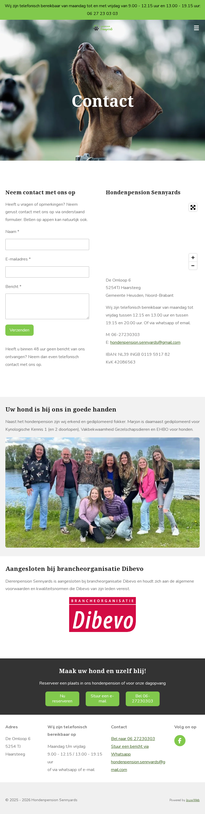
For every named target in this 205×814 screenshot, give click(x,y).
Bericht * (13, 287)
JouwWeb (193, 800)
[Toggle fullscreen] (193, 207)
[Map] (153, 236)
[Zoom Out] (193, 266)
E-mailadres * (18, 259)
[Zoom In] (193, 258)
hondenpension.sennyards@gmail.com (145, 342)
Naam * (12, 232)
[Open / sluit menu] (196, 27)
